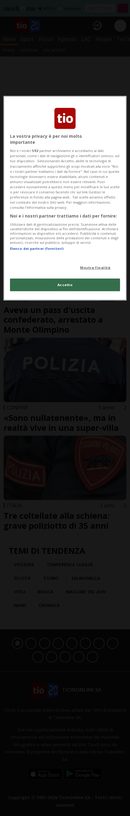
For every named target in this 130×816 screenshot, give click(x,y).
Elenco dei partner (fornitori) (36, 248)
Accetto (65, 284)
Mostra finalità (95, 267)
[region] (65, 198)
